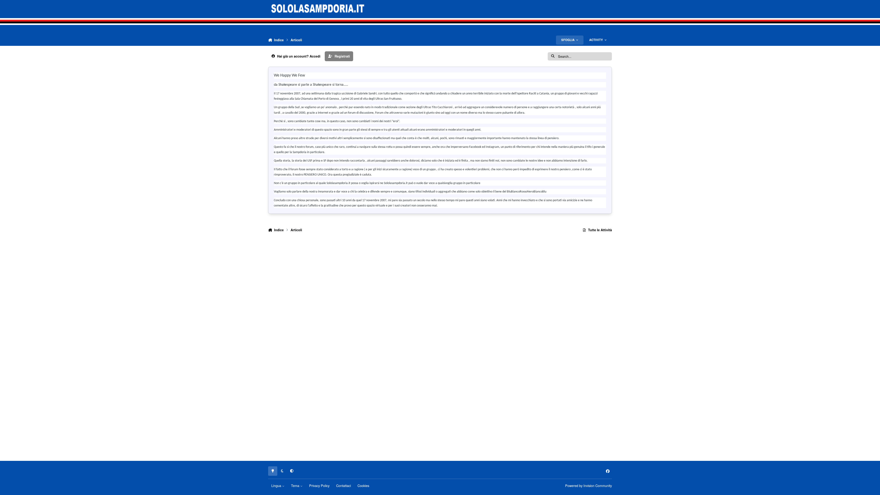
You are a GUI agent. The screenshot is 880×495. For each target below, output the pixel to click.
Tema (295, 485)
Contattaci (343, 485)
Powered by (588, 485)
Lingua (276, 485)
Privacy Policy (319, 485)
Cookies (363, 485)
